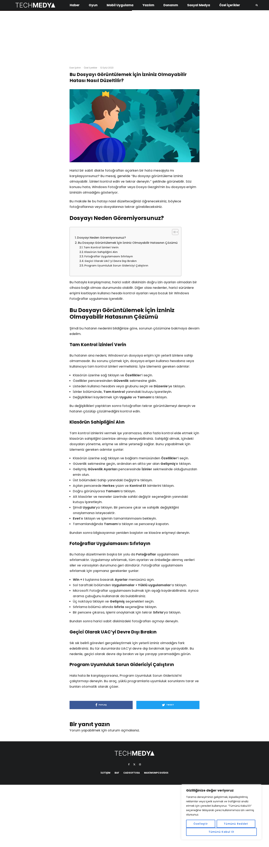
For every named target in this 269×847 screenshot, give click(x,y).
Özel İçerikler (229, 5)
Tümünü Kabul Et (221, 832)
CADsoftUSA (131, 772)
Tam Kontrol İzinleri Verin (101, 247)
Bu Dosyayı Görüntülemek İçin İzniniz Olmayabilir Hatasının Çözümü (128, 243)
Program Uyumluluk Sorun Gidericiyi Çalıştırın (116, 265)
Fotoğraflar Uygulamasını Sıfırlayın (108, 256)
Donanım (170, 5)
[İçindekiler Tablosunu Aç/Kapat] (173, 232)
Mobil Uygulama (120, 5)
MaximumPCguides (156, 772)
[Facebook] (128, 764)
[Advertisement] (134, 36)
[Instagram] (140, 764)
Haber (75, 5)
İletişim (105, 772)
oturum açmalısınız (123, 730)
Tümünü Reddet (236, 824)
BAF (117, 772)
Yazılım (148, 5)
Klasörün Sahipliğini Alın (101, 252)
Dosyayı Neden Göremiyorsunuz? (101, 238)
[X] (134, 764)
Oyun (93, 5)
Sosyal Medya (198, 5)
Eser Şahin (75, 67)
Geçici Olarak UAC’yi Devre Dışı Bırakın (111, 261)
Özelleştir (200, 824)
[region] (221, 812)
